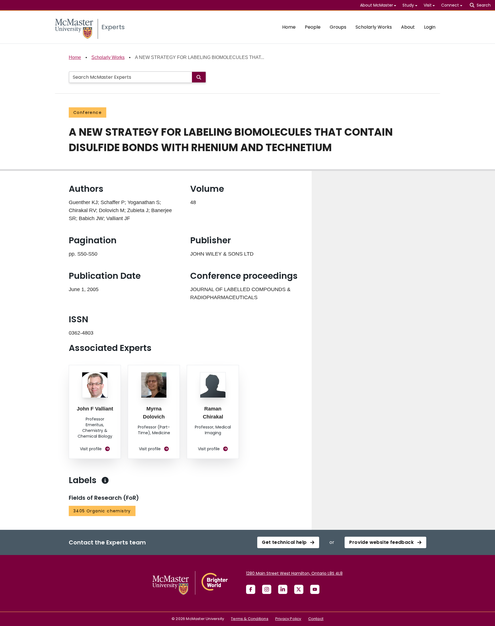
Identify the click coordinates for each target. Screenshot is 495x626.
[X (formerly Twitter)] (298, 589)
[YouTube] (314, 589)
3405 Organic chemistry (102, 511)
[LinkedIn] (282, 589)
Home (289, 27)
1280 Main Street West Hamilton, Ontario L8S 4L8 (294, 573)
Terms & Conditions (249, 618)
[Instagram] (266, 589)
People (313, 27)
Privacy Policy (288, 618)
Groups (338, 27)
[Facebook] (250, 589)
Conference (87, 112)
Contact (315, 618)
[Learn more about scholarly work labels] (105, 480)
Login (429, 27)
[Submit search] (199, 77)
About (408, 27)
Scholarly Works (373, 27)
